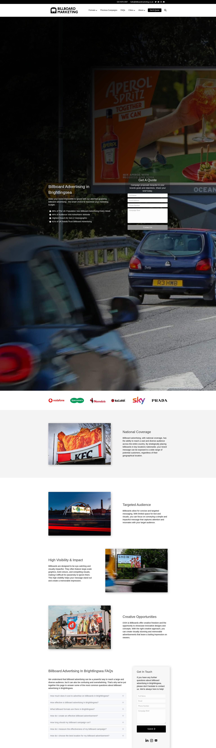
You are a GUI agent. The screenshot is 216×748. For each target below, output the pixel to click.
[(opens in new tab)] (56, 400)
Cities (130, 10)
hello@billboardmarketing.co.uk (141, 2)
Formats (92, 10)
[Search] (164, 10)
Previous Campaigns (108, 10)
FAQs (123, 10)
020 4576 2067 (122, 2)
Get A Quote (154, 10)
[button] (148, 227)
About (140, 10)
